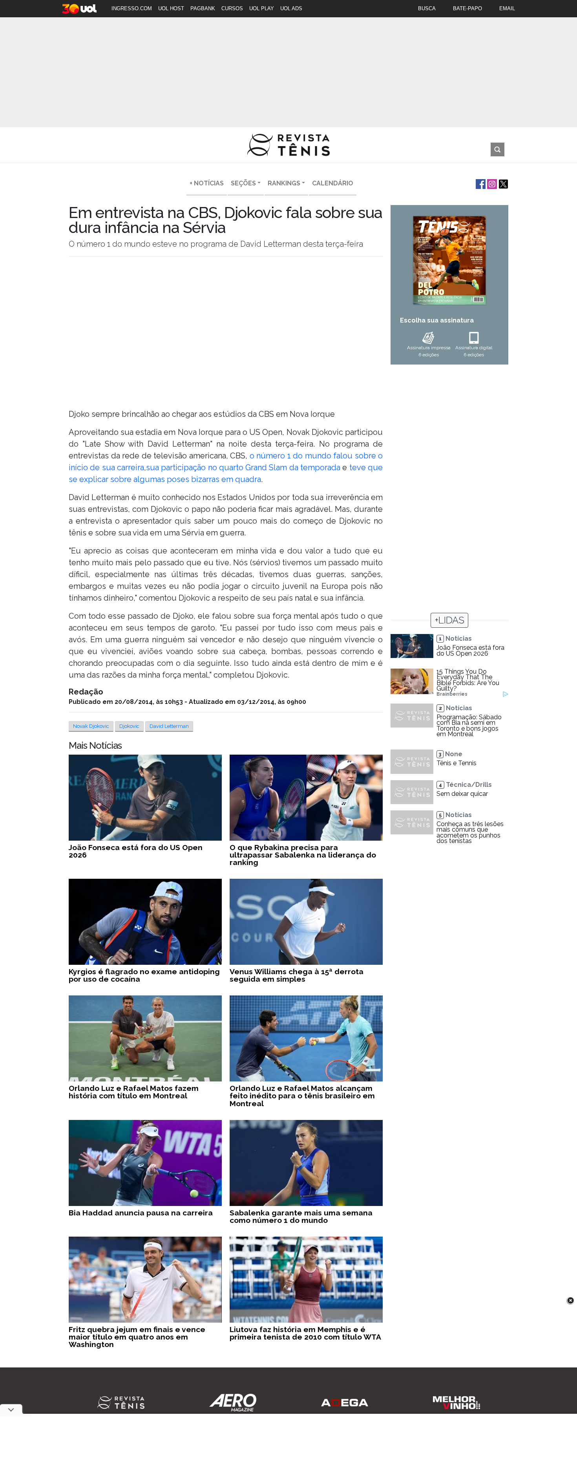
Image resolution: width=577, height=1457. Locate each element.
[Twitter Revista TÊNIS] (502, 183)
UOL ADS (291, 8)
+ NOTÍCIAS (207, 183)
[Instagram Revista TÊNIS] (491, 183)
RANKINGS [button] (284, 183)
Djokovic (129, 726)
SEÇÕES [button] (243, 183)
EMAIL (507, 8)
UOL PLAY (261, 8)
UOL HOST (171, 8)
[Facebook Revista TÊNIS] (480, 183)
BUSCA (427, 8)
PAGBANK (202, 8)
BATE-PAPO (467, 8)
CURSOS (232, 8)
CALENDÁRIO (332, 183)
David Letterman (169, 726)
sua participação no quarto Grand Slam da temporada (243, 467)
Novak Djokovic (91, 726)
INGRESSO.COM (131, 8)
